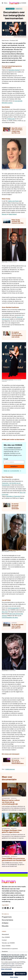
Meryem (4, 214)
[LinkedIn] (8, 908)
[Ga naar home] (14, 3)
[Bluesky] (13, 908)
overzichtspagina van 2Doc (10, 617)
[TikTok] (10, 908)
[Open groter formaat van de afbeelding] (14, 153)
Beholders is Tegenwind (13, 496)
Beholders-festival (14, 70)
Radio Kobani (12, 214)
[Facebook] (5, 908)
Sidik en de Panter (13, 201)
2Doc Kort (5, 612)
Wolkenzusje (11, 118)
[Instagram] (3, 908)
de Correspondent (13, 608)
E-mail (6, 459)
